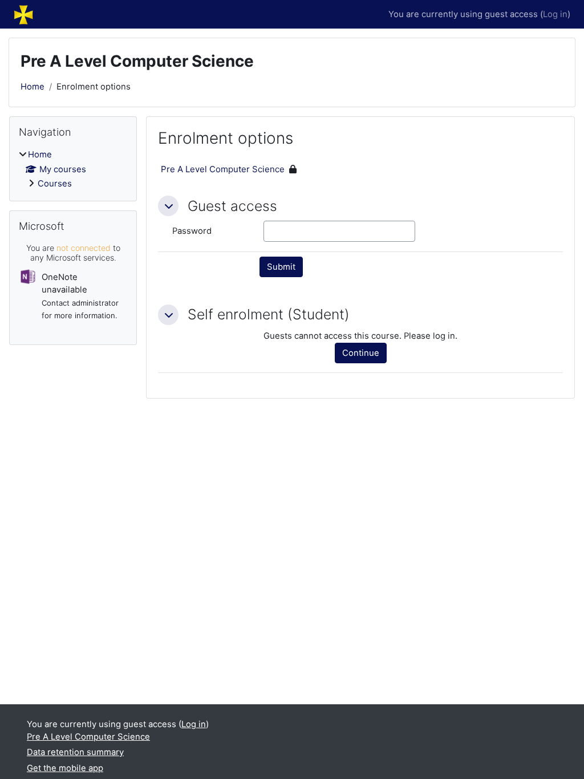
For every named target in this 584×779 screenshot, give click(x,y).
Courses (55, 183)
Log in (555, 14)
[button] (168, 206)
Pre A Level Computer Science (223, 169)
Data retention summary (75, 752)
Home (32, 87)
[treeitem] (73, 169)
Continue (360, 353)
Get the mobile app (65, 768)
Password (192, 231)
